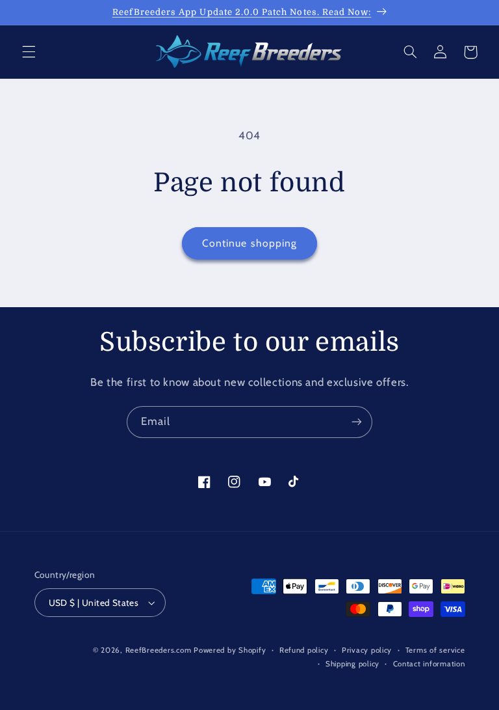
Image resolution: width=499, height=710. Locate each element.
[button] (29, 52)
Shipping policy (352, 663)
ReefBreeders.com (158, 650)
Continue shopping (249, 243)
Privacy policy (367, 650)
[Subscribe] (357, 422)
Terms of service (435, 650)
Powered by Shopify (230, 650)
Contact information (429, 663)
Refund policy (304, 650)
